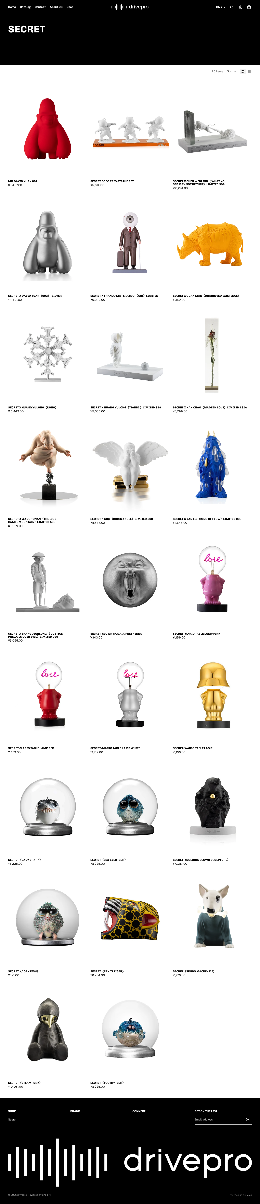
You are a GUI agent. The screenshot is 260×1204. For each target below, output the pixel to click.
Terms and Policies (241, 1195)
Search (12, 1119)
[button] (231, 71)
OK (247, 1119)
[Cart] (249, 7)
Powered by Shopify (39, 1195)
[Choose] (81, 171)
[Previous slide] (14, 127)
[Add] (163, 171)
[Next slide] (81, 127)
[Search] (231, 7)
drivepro (22, 1195)
